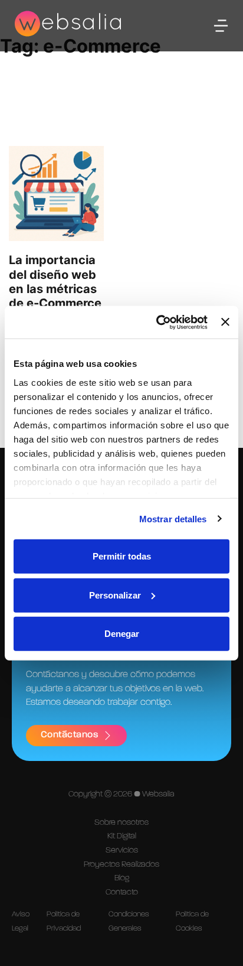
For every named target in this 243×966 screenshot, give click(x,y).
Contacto (122, 892)
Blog (121, 878)
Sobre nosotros (121, 822)
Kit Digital (121, 836)
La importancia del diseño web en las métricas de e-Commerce (55, 281)
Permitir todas (122, 556)
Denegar (121, 634)
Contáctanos (69, 735)
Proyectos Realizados (121, 864)
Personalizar (115, 595)
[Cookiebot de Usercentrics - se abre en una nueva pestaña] (157, 322)
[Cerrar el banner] (225, 322)
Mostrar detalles (173, 518)
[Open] (221, 25)
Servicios (122, 850)
